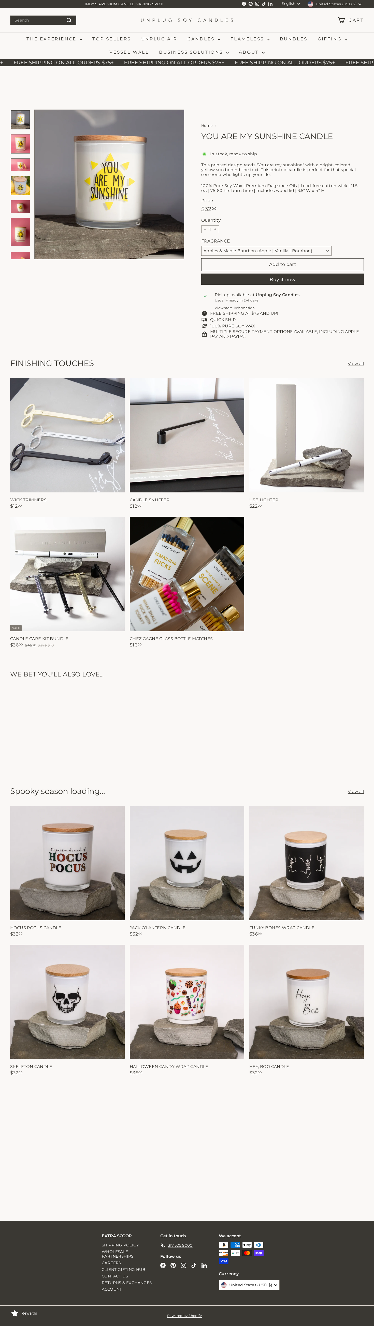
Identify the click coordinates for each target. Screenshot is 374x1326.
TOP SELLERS (111, 38)
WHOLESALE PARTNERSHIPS (118, 1254)
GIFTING (331, 38)
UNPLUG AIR (159, 38)
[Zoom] (109, 184)
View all (356, 363)
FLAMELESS (248, 38)
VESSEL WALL (129, 52)
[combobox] (43, 20)
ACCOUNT (112, 1289)
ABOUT (250, 52)
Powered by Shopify (184, 1316)
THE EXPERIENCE (52, 38)
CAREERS (111, 1262)
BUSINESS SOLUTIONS (192, 52)
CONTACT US (115, 1276)
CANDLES (202, 38)
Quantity (211, 220)
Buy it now (283, 279)
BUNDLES (294, 38)
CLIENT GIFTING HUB (123, 1269)
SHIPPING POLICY (120, 1245)
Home (207, 126)
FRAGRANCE (215, 241)
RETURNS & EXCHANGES (127, 1282)
